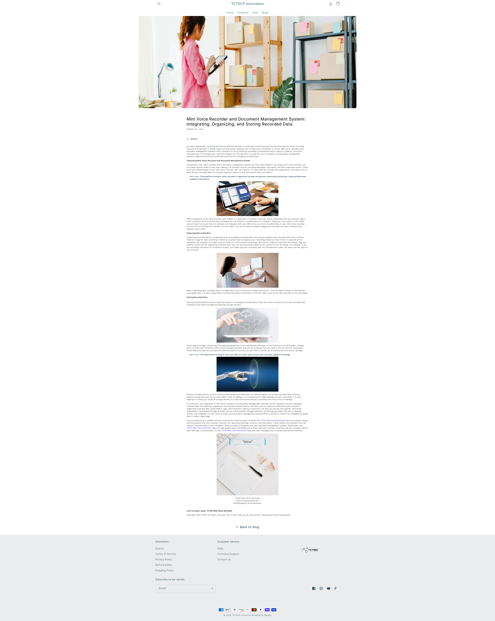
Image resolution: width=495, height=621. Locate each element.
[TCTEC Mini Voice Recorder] (247, 464)
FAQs (220, 548)
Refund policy (163, 564)
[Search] (159, 3)
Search (159, 548)
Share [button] (194, 138)
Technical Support (228, 553)
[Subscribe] (212, 588)
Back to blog (249, 527)
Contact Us (224, 559)
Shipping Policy (164, 570)
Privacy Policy (163, 559)
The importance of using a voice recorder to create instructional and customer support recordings (245, 355)
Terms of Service (165, 553)
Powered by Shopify (261, 615)
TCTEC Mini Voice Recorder (219, 511)
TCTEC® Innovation (241, 615)
